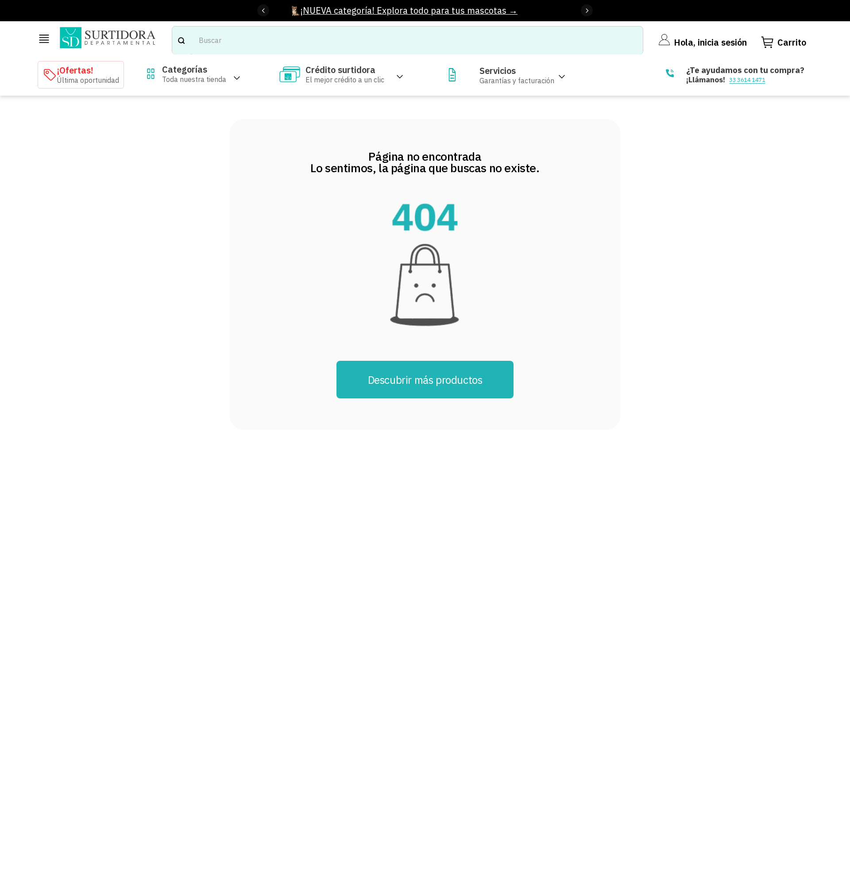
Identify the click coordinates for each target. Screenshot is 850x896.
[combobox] (407, 40)
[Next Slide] (587, 10)
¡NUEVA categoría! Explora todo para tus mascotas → (409, 10)
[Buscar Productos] (181, 40)
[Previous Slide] (263, 10)
